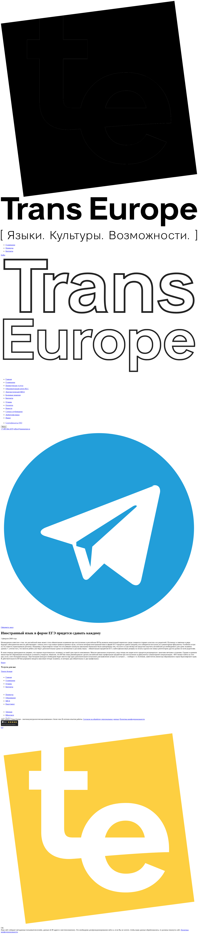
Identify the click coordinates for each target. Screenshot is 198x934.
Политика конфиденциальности (132, 719)
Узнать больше (6, 671)
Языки (8, 418)
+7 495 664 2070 (7, 429)
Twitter (8, 718)
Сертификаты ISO (14, 423)
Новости (9, 408)
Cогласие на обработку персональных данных (101, 719)
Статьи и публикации (14, 412)
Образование (11, 698)
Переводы (9, 248)
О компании (10, 245)
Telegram (9, 712)
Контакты (9, 251)
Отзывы (9, 402)
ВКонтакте (10, 715)
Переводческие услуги (14, 386)
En (2, 255)
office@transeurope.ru (22, 429)
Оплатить (9, 405)
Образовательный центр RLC (17, 389)
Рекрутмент (10, 704)
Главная (9, 379)
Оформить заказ (7, 627)
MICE (8, 701)
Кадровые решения (13, 395)
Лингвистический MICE (15, 392)
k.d (2, 727)
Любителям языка (12, 415)
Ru (4, 255)
